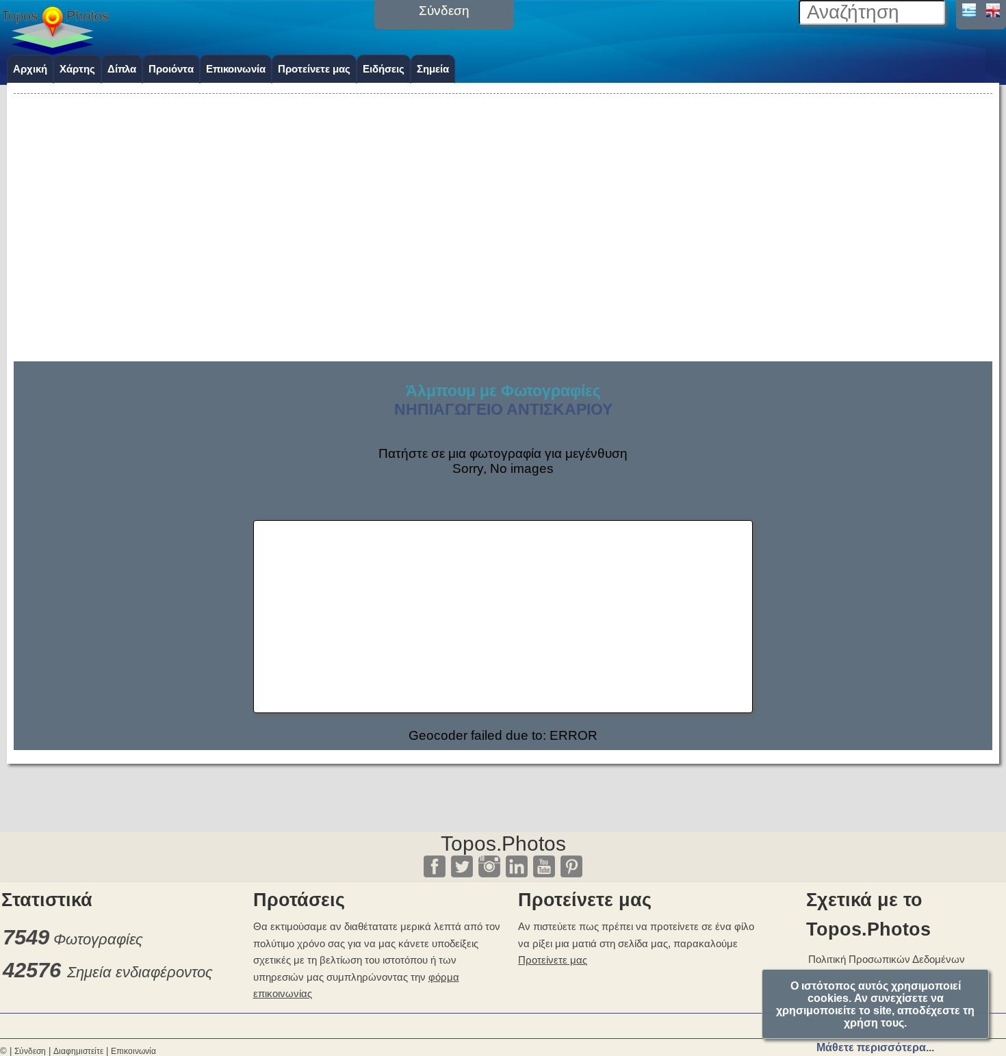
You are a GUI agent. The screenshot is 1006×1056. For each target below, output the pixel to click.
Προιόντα (171, 69)
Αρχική (30, 69)
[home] (54, 49)
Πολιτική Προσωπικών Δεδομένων (886, 959)
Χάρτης (77, 69)
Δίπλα (121, 69)
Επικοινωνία (236, 69)
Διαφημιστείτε (78, 1051)
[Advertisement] (503, 193)
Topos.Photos (503, 843)
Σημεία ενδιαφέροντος (140, 972)
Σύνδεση (30, 1051)
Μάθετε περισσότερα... (875, 1047)
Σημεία (433, 69)
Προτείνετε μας (314, 69)
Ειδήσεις (383, 69)
